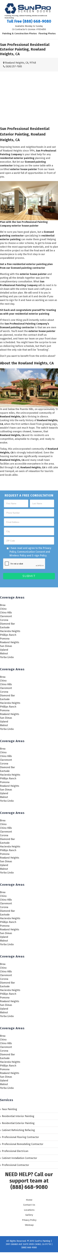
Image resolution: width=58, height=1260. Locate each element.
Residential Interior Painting (18, 1116)
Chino (3, 608)
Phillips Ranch (8, 634)
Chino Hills (6, 612)
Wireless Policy (17, 555)
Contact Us (29, 1204)
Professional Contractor (15, 1165)
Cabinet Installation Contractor (19, 1158)
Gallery (29, 1214)
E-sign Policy (39, 555)
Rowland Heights (9, 642)
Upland (4, 649)
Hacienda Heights (10, 631)
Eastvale (5, 627)
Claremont (6, 616)
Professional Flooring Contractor (20, 1137)
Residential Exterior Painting (18, 1123)
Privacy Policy (29, 1220)
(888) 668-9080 (29, 1187)
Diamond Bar (7, 623)
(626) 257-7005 (14, 66)
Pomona (4, 638)
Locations (29, 1210)
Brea (2, 605)
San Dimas (6, 646)
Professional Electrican (15, 1151)
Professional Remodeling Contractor (22, 1144)
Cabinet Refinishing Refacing (18, 1130)
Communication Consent (31, 551)
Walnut (4, 653)
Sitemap (29, 1225)
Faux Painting (9, 1109)
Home (29, 1199)
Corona (4, 620)
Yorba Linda (7, 657)
